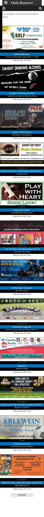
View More (22, 495)
